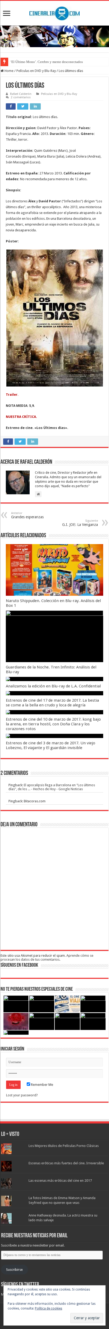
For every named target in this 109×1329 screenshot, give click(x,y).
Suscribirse (14, 1270)
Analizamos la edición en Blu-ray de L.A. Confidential (53, 686)
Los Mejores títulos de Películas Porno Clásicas (64, 1146)
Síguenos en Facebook (19, 965)
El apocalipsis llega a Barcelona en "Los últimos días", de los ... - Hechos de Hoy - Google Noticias (51, 787)
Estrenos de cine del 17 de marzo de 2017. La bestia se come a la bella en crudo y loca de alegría (52, 702)
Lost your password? (22, 1095)
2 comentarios (21, 97)
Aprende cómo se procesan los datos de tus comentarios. (47, 957)
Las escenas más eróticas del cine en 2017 (60, 1181)
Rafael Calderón (20, 94)
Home (8, 71)
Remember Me (41, 1085)
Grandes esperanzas (27, 515)
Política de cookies (48, 1308)
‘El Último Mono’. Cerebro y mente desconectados (46, 62)
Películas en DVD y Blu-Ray (36, 71)
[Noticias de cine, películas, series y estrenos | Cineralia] (54, 12)
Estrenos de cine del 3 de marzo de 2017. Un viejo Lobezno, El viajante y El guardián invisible (50, 745)
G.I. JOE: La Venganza (80, 523)
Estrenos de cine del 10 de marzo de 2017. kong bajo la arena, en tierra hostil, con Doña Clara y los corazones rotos (53, 724)
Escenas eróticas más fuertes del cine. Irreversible (66, 1163)
